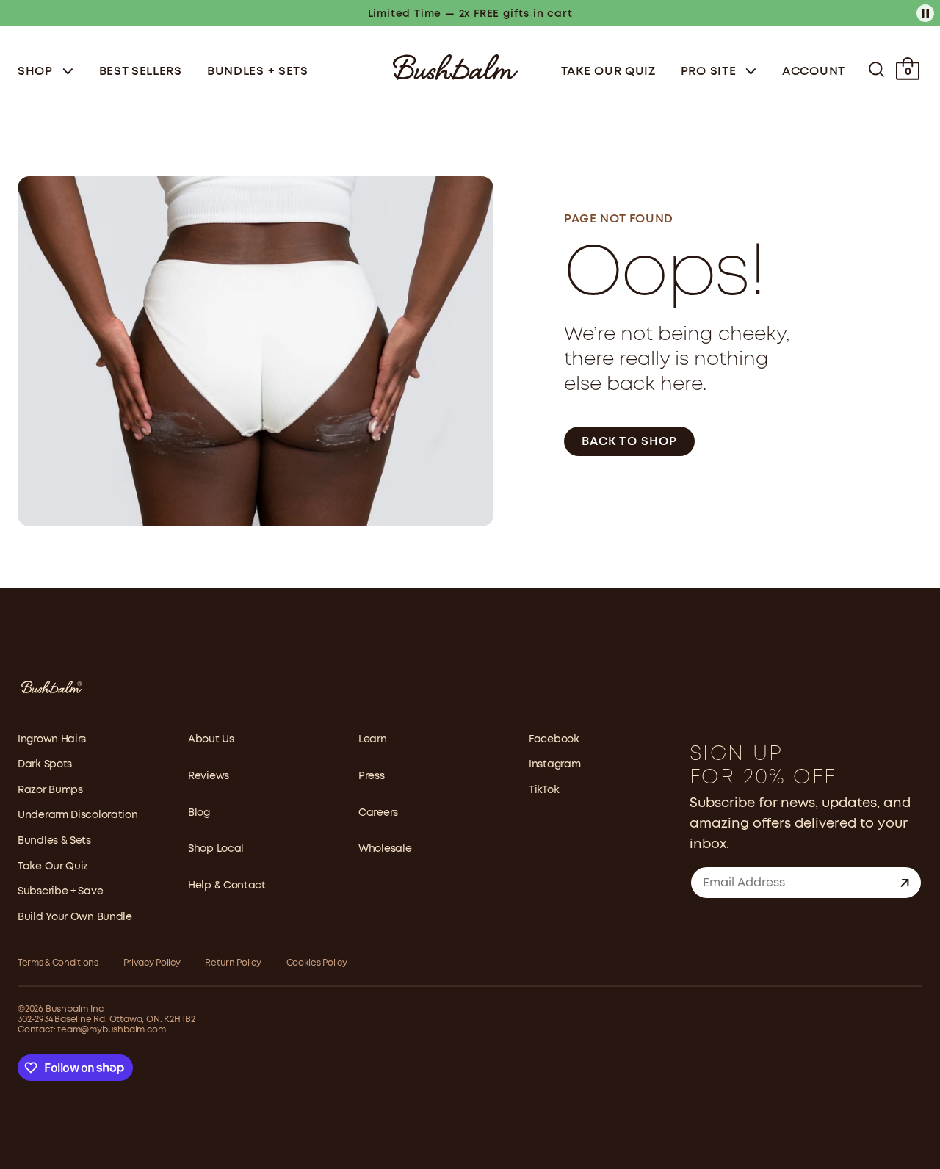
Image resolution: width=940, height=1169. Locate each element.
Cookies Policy (316, 963)
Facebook (554, 739)
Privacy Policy (152, 963)
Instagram (554, 764)
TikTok (544, 790)
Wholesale (384, 848)
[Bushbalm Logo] (455, 66)
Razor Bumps (50, 790)
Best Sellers (140, 71)
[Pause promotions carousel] (925, 13)
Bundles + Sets (257, 71)
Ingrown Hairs (52, 739)
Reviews (208, 776)
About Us (211, 739)
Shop (37, 71)
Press (371, 776)
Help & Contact (227, 885)
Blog (199, 812)
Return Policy (233, 963)
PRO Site (710, 71)
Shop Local (216, 848)
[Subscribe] (904, 883)
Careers (378, 812)
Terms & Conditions (58, 963)
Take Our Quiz (608, 71)
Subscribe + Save (60, 891)
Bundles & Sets (54, 840)
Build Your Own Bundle (75, 917)
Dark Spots (45, 764)
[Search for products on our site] (876, 69)
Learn (372, 739)
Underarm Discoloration (77, 815)
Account (813, 71)
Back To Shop (629, 441)
